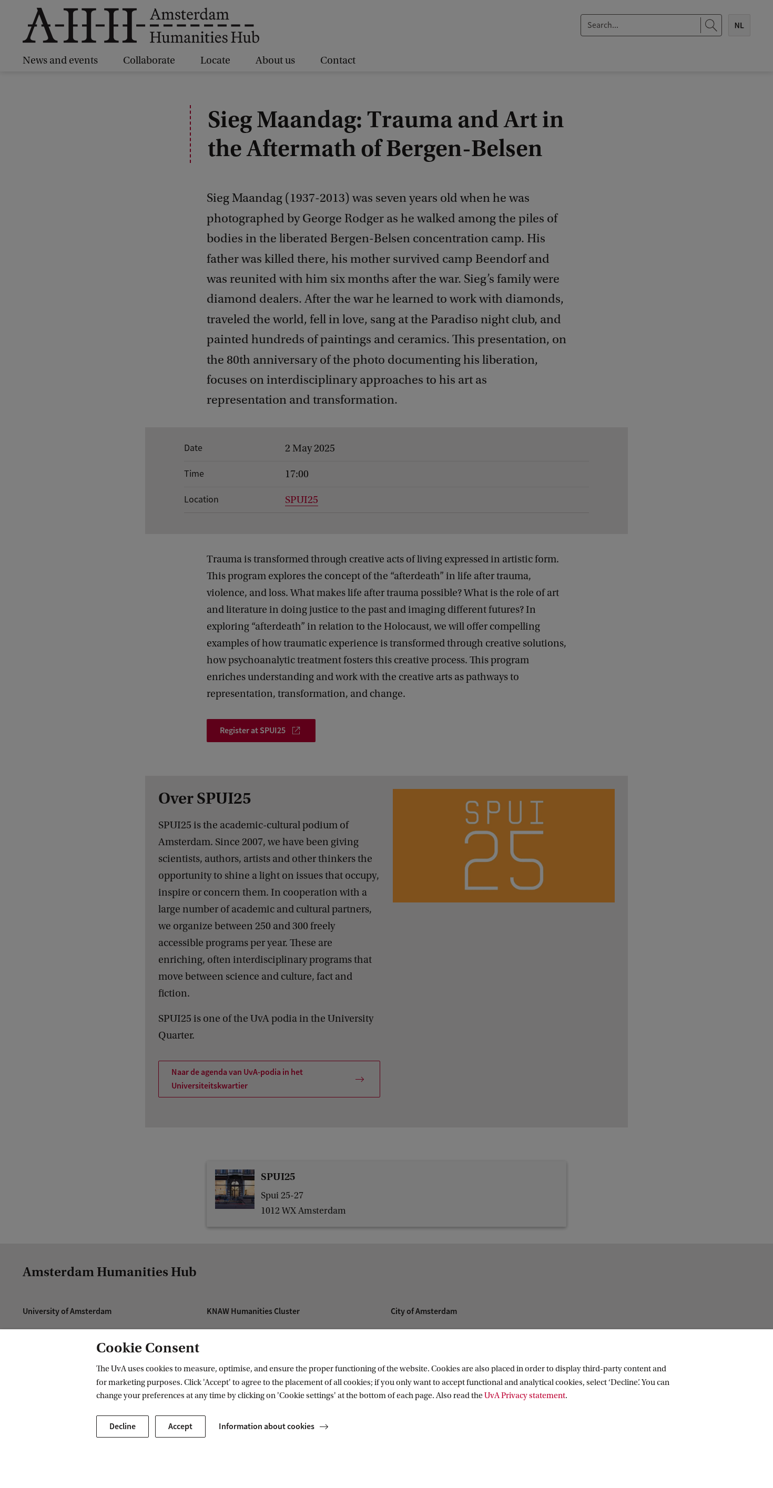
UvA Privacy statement (524, 1395)
